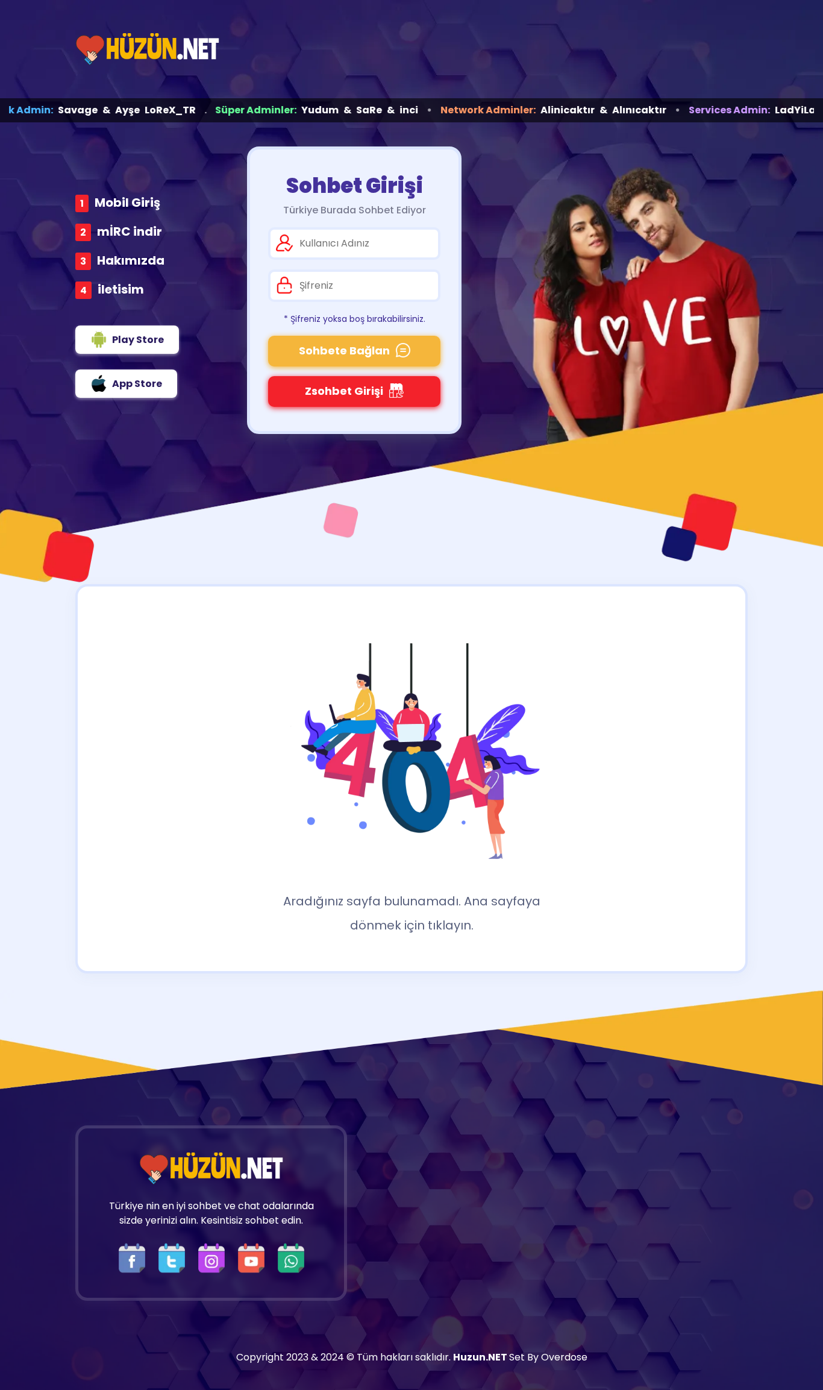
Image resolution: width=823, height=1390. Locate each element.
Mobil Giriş (127, 202)
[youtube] (254, 1257)
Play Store (138, 340)
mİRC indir (129, 231)
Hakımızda (130, 260)
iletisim (121, 289)
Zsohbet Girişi (344, 390)
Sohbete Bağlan (344, 350)
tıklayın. (451, 925)
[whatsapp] (291, 1257)
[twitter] (174, 1257)
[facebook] (135, 1257)
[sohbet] (147, 49)
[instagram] (214, 1257)
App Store (137, 384)
